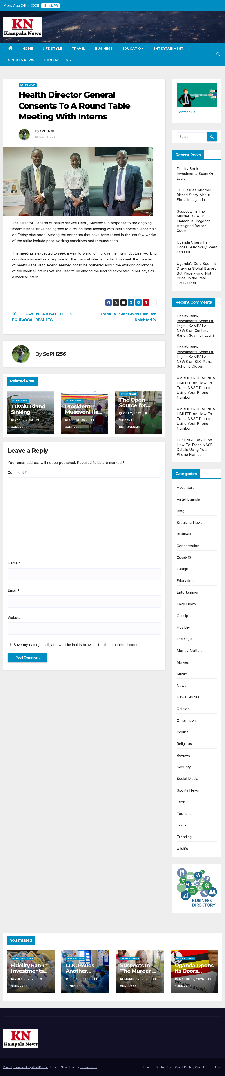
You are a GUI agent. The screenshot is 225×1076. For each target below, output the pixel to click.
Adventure (186, 487)
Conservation (188, 546)
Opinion (183, 709)
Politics (183, 732)
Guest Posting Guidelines (192, 1067)
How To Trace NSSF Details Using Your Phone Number (194, 450)
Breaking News (190, 522)
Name (14, 563)
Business (104, 49)
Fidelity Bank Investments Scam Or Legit (195, 173)
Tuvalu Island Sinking (28, 409)
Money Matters (190, 650)
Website (14, 617)
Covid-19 (184, 557)
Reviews (184, 755)
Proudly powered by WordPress (25, 1067)
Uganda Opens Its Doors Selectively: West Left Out (197, 247)
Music (182, 674)
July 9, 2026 (25, 979)
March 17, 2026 (137, 979)
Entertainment (168, 49)
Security (184, 767)
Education (133, 49)
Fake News (186, 604)
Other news (27, 85)
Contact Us (56, 60)
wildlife (182, 848)
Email (14, 590)
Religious (184, 743)
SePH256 (47, 131)
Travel (78, 49)
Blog (180, 511)
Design (182, 569)
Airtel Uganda (188, 499)
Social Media (187, 778)
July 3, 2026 (80, 979)
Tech (181, 802)
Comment (17, 472)
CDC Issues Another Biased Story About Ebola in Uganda (194, 195)
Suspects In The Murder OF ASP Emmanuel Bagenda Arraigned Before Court (193, 221)
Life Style (52, 49)
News (181, 685)
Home (27, 49)
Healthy (183, 627)
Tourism (184, 813)
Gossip (182, 615)
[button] (218, 54)
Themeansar (88, 1067)
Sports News (21, 60)
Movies (183, 662)
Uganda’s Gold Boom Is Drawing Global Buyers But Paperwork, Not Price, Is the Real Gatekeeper (197, 273)
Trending (184, 837)
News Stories (188, 697)
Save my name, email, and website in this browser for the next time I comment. (79, 644)
